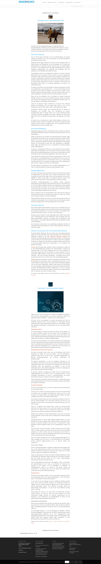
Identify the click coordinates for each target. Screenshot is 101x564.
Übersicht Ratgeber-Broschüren (25, 548)
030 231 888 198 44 (39, 543)
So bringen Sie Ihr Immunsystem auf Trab (50, 20)
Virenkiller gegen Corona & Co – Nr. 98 (28, 533)
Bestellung (21, 550)
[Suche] (81, 2)
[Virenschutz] (50, 284)
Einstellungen (79, 561)
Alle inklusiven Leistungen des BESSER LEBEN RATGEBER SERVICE (24, 545)
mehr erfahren (72, 561)
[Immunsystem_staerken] (50, 17)
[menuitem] (44, 2)
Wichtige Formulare (22, 552)
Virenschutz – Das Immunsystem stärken (50, 288)
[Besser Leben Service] (26, 2)
